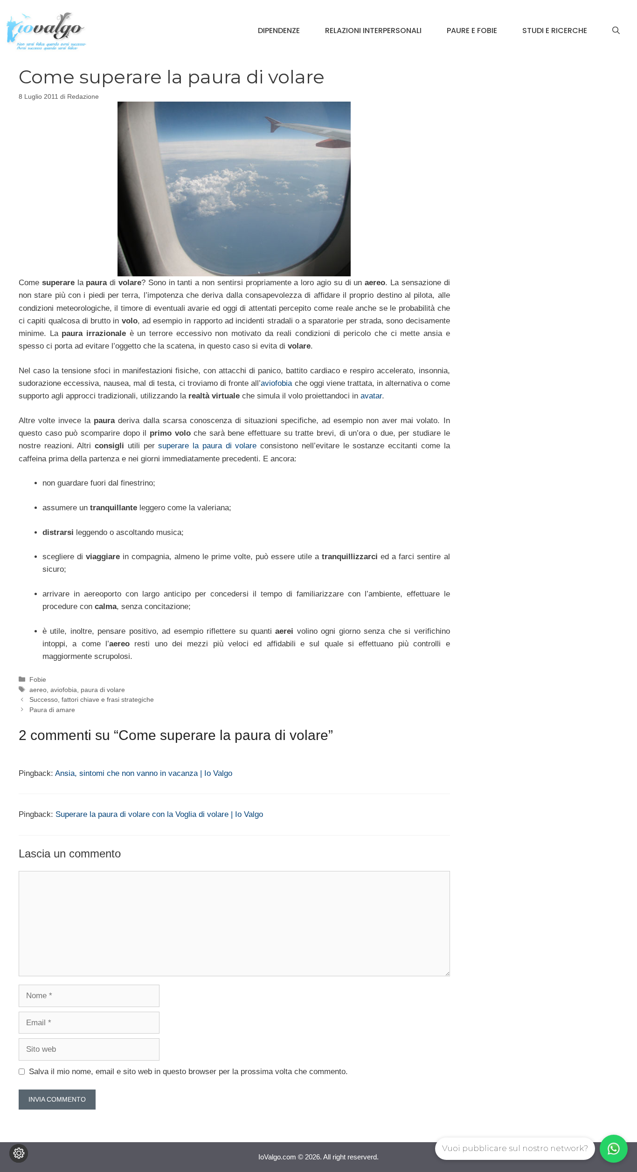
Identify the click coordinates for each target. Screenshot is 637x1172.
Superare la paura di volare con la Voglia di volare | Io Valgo (159, 814)
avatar (371, 395)
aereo (38, 689)
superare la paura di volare (207, 445)
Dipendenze (279, 30)
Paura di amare (52, 709)
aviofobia (276, 383)
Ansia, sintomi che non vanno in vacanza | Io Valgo (143, 773)
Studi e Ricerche (554, 30)
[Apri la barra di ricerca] (616, 30)
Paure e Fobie (472, 30)
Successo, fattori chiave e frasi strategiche (91, 699)
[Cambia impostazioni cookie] (18, 1153)
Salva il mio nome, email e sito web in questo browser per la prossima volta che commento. (188, 1071)
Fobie (37, 679)
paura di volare (103, 689)
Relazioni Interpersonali (373, 30)
